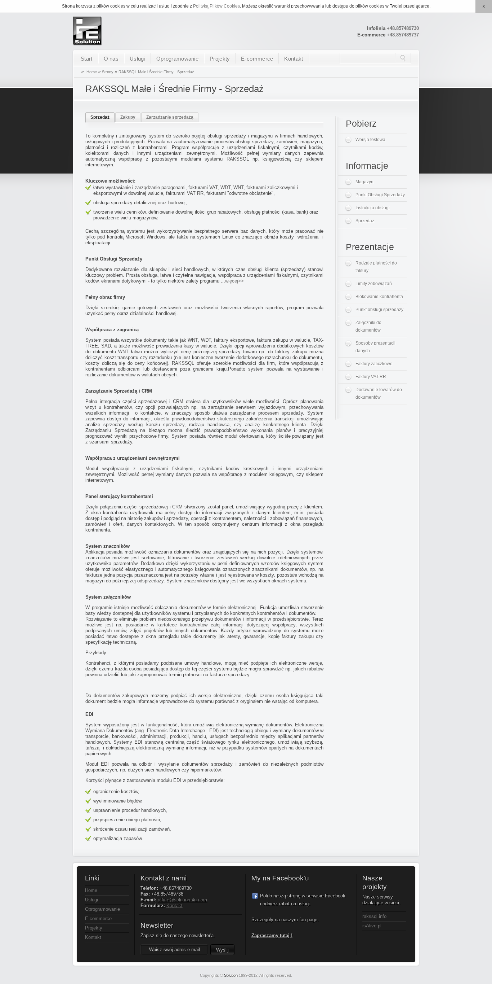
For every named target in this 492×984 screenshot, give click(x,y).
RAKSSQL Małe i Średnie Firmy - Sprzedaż (156, 72)
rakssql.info (374, 916)
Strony (107, 72)
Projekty (220, 59)
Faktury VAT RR (370, 376)
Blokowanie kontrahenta (379, 296)
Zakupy (127, 117)
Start (87, 59)
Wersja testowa (370, 139)
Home (91, 72)
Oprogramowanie (177, 59)
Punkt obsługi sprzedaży (379, 309)
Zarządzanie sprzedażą (169, 117)
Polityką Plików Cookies (216, 6)
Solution (231, 975)
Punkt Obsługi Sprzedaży (380, 194)
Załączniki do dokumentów (368, 326)
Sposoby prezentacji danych (375, 347)
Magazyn (364, 181)
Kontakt (293, 59)
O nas (111, 59)
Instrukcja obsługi (372, 207)
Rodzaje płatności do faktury (376, 267)
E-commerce (257, 59)
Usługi (137, 59)
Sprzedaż (99, 117)
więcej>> (234, 281)
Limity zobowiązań (373, 283)
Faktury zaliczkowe (374, 363)
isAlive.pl (371, 925)
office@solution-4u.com (182, 899)
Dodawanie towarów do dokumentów (378, 393)
